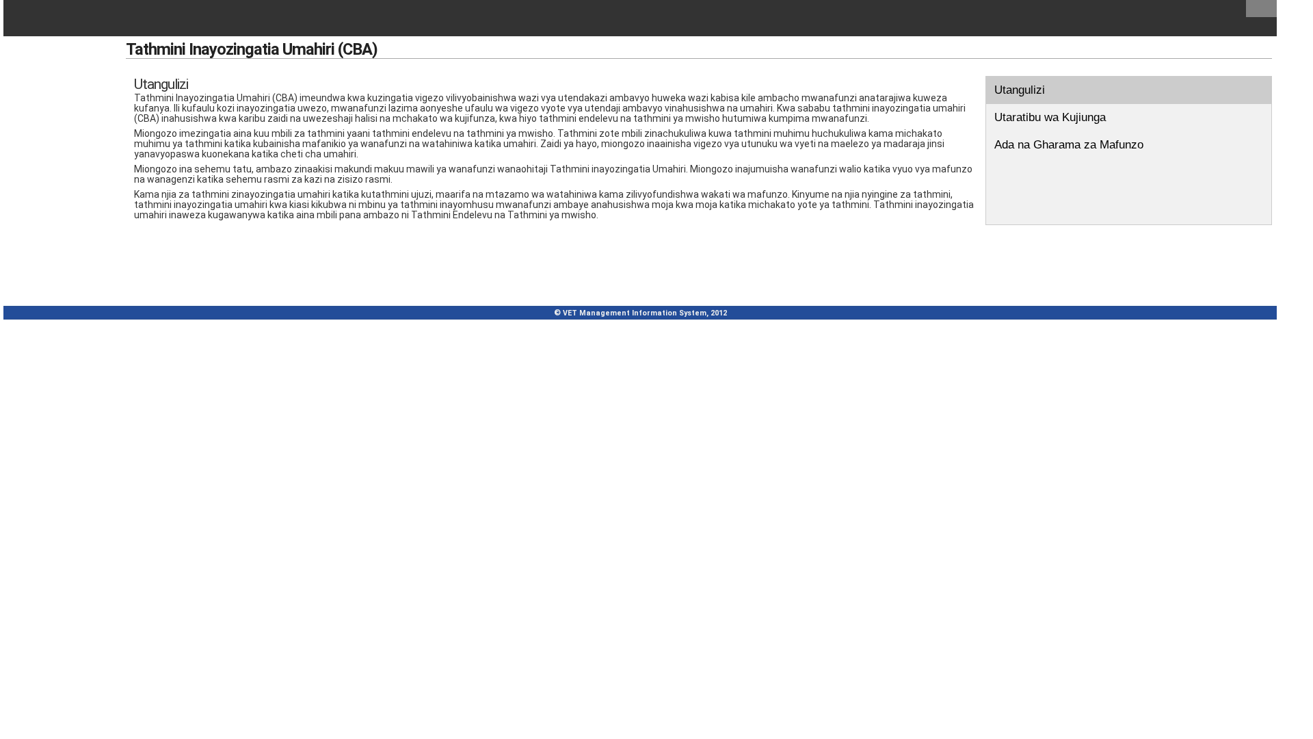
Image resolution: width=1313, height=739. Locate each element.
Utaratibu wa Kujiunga (1050, 117)
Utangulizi (1019, 89)
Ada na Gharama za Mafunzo (1068, 144)
